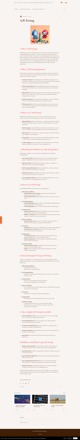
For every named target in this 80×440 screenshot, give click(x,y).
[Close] (78, 438)
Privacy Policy (43, 438)
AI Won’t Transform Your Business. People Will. (21, 406)
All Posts (16, 9)
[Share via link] (28, 383)
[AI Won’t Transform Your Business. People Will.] (22, 399)
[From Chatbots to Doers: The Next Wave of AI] (40, 399)
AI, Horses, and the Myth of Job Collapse (57, 406)
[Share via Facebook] (20, 383)
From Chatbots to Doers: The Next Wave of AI (39, 406)
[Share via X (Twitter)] (23, 383)
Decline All (70, 438)
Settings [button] (64, 438)
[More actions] (59, 16)
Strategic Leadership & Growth (38, 9)
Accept (75, 438)
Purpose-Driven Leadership (25, 9)
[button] (66, 2)
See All (64, 392)
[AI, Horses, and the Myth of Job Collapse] (58, 399)
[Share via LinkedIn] (25, 383)
